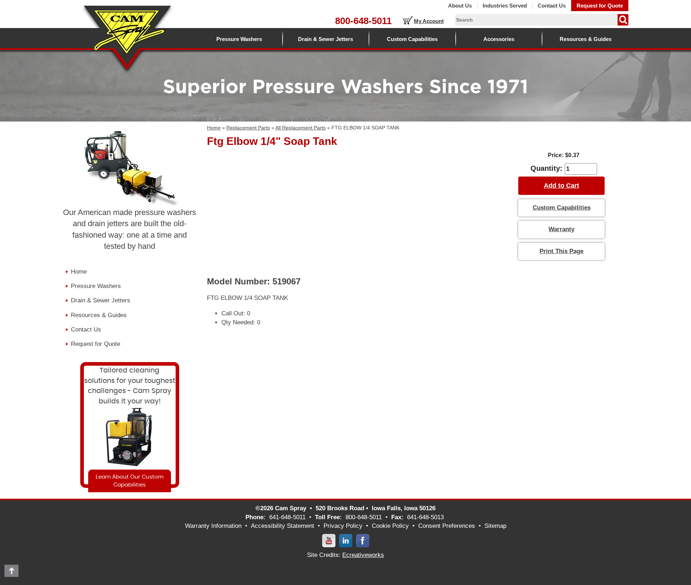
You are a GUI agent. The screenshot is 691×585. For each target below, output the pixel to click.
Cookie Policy (390, 525)
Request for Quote (600, 6)
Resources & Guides (585, 39)
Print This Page (561, 251)
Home (214, 128)
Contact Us (552, 6)
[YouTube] (328, 540)
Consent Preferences (446, 525)
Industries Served (505, 6)
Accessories (498, 39)
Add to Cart (561, 185)
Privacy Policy (343, 525)
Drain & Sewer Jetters (325, 39)
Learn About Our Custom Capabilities (129, 480)
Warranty (561, 229)
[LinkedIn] (345, 540)
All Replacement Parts (300, 128)
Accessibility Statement (282, 525)
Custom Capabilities (412, 39)
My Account (429, 21)
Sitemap (495, 525)
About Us (460, 6)
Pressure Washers (239, 39)
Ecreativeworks (363, 555)
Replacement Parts (248, 128)
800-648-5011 (363, 20)
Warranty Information (213, 525)
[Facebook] (362, 540)
